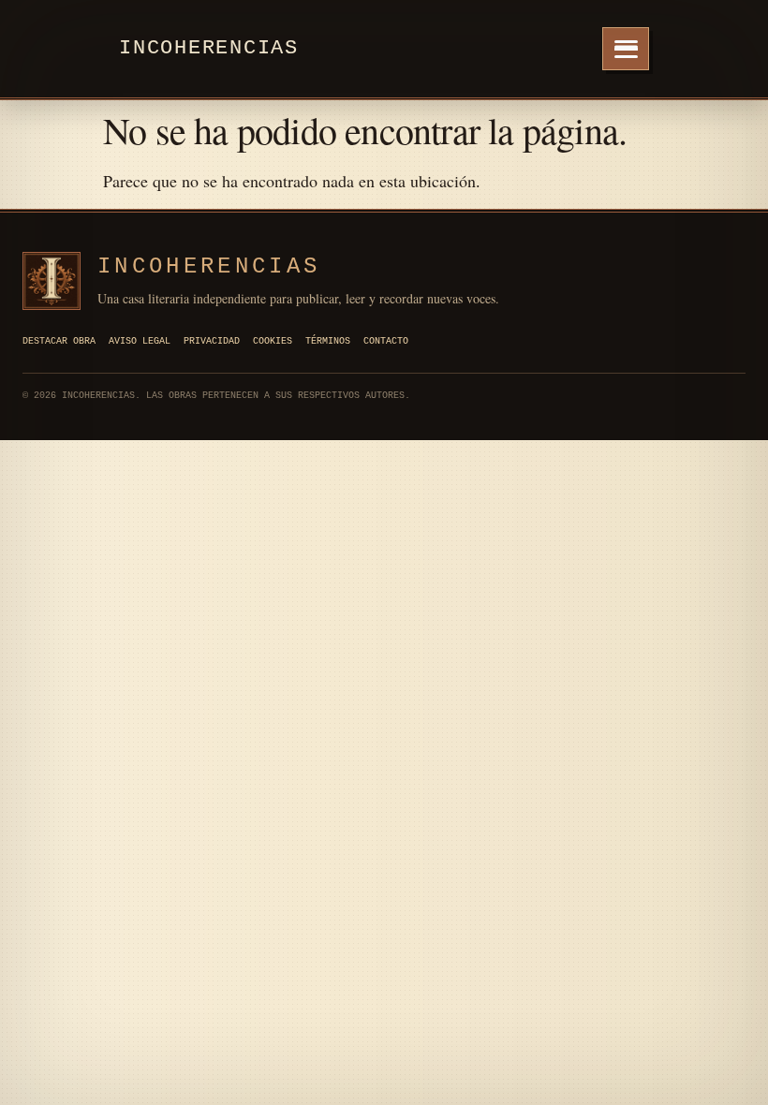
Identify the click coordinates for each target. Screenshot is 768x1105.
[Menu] (625, 48)
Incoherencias (209, 48)
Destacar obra (59, 341)
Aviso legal (139, 341)
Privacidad (212, 341)
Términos (327, 341)
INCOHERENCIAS (208, 266)
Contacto (385, 341)
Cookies (272, 341)
